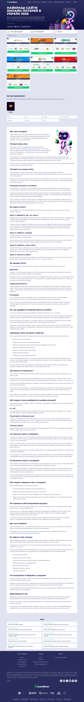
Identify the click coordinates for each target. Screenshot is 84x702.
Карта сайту (22, 666)
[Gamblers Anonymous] (59, 693)
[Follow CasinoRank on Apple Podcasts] (76, 681)
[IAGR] (52, 693)
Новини (75, 2)
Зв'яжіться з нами (22, 659)
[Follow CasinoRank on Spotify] (73, 681)
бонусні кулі (41, 418)
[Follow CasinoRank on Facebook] (61, 681)
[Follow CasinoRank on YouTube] (70, 681)
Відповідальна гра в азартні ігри (40, 662)
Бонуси (40, 657)
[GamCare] (43, 693)
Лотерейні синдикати (58, 2)
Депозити (44, 2)
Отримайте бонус (18, 51)
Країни (50, 2)
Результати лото (37, 2)
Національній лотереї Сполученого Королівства (46, 235)
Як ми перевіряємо (22, 662)
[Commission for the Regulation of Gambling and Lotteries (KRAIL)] (22, 693)
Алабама (39, 443)
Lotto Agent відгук (18, 53)
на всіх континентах (43, 172)
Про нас (22, 657)
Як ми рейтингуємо (22, 664)
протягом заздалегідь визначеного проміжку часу (27, 533)
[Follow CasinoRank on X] (67, 681)
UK (8, 680)
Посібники (68, 2)
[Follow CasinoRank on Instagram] (64, 681)
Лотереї (29, 2)
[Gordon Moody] (33, 693)
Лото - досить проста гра (16, 266)
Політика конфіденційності (40, 664)
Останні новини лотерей (60, 657)
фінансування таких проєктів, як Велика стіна (32, 148)
